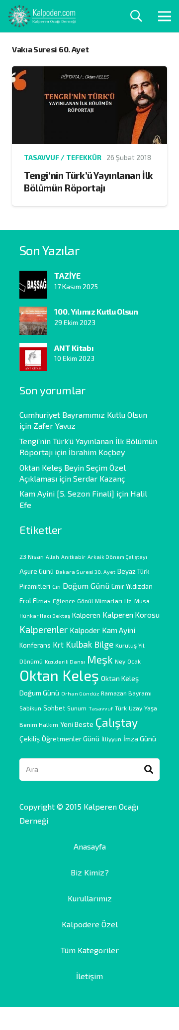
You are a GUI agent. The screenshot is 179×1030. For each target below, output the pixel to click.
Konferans (35, 645)
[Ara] (148, 770)
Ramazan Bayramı (126, 692)
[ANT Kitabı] (33, 349)
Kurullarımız (90, 898)
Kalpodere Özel (90, 924)
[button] (136, 16)
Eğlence (64, 600)
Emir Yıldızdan (132, 586)
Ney (120, 661)
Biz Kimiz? (90, 872)
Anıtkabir (73, 556)
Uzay (135, 707)
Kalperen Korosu (131, 614)
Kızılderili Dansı (65, 661)
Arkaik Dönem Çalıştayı (117, 556)
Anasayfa (90, 846)
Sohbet (54, 708)
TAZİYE (67, 275)
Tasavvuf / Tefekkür (62, 157)
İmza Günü (139, 738)
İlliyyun (111, 738)
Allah (52, 556)
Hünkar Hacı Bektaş (44, 615)
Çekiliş (29, 738)
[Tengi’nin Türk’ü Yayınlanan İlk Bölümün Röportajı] (89, 73)
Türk (121, 707)
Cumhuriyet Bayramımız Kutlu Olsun (83, 414)
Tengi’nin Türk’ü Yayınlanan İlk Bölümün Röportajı (88, 181)
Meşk (100, 659)
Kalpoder (85, 630)
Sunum (77, 707)
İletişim (89, 976)
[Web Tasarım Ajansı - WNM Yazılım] (89, 1018)
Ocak (134, 661)
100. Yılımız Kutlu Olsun (96, 311)
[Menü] (165, 16)
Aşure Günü (36, 571)
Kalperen (86, 615)
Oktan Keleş (59, 675)
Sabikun (30, 707)
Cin (56, 586)
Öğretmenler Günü (70, 738)
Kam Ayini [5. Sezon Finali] (66, 493)
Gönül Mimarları (99, 600)
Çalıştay (116, 722)
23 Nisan (31, 556)
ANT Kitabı (73, 347)
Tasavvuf (101, 708)
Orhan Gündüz (80, 693)
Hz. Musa (137, 600)
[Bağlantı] (42, 16)
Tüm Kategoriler (90, 950)
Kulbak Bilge (89, 644)
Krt (58, 644)
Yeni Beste (76, 724)
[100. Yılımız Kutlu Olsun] (33, 313)
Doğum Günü (86, 585)
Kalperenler (43, 629)
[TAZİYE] (33, 277)
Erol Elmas (35, 601)
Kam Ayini (118, 630)
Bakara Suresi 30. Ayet (85, 571)
